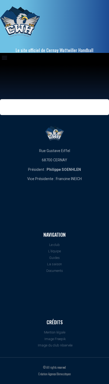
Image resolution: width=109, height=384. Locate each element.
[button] (4, 57)
